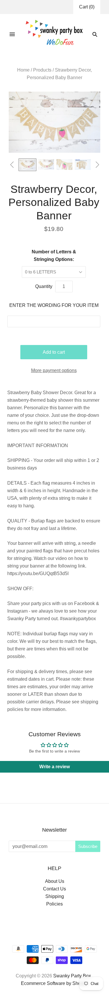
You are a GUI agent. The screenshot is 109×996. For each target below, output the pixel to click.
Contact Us (54, 888)
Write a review (54, 766)
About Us (54, 881)
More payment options (54, 370)
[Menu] (12, 34)
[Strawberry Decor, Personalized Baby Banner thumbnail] (82, 164)
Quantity (43, 286)
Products (42, 69)
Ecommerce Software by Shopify (54, 983)
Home (23, 69)
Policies (54, 903)
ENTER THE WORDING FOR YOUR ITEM (54, 305)
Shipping (54, 896)
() (86, 6)
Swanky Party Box (72, 975)
